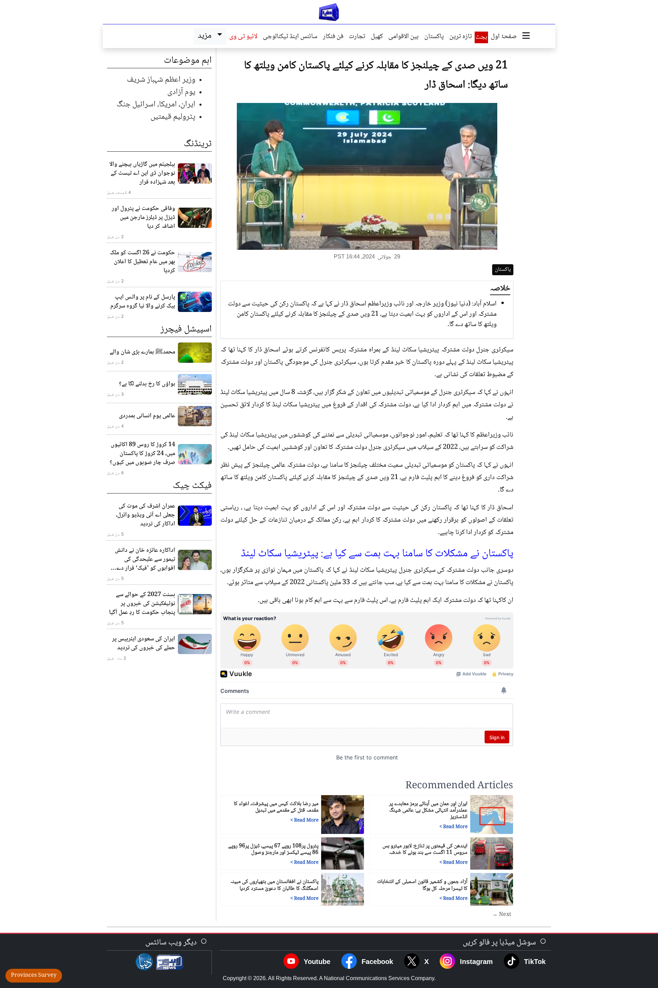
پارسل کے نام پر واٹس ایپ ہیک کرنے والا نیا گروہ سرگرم (142, 302)
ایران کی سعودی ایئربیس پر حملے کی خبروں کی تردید (143, 643)
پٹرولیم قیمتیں (172, 117)
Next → (501, 915)
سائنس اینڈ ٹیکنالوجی (290, 37)
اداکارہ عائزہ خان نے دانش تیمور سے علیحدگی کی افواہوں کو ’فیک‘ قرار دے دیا (145, 559)
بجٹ (481, 37)
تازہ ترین (460, 37)
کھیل (377, 37)
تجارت (357, 37)
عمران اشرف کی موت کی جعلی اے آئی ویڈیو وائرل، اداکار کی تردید (145, 515)
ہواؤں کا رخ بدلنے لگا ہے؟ (147, 384)
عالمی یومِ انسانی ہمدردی (147, 415)
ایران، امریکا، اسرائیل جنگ (156, 104)
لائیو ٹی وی (243, 37)
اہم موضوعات (188, 61)
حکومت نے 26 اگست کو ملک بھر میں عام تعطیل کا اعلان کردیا (142, 261)
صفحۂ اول (504, 37)
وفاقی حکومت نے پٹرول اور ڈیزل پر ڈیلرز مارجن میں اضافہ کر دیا (143, 217)
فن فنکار (333, 37)
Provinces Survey (34, 975)
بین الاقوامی (403, 37)
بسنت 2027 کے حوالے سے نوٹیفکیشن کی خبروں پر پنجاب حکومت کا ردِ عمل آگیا (142, 603)
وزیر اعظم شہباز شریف (161, 80)
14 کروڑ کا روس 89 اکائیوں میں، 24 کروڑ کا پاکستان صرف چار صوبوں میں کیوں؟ (142, 453)
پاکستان (434, 37)
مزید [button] (206, 36)
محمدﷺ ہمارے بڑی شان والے (142, 352)
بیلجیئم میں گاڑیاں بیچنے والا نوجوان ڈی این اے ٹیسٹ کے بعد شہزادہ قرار (142, 173)
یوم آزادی (181, 92)
